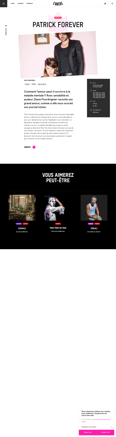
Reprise (91, 223)
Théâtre (34, 84)
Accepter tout (105, 432)
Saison (12, 3)
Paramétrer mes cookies (89, 427)
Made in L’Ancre (42, 84)
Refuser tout (87, 432)
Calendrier (20, 3)
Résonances (30, 3)
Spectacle (58, 17)
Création (27, 84)
